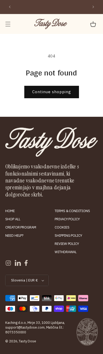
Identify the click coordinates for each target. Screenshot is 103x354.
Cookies (62, 227)
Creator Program (20, 227)
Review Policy (67, 243)
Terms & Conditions (72, 211)
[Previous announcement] (10, 7)
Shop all (12, 219)
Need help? (14, 235)
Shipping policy (68, 235)
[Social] (8, 263)
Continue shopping (51, 91)
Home (10, 211)
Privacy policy (67, 219)
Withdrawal (66, 252)
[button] (8, 24)
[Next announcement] (93, 7)
